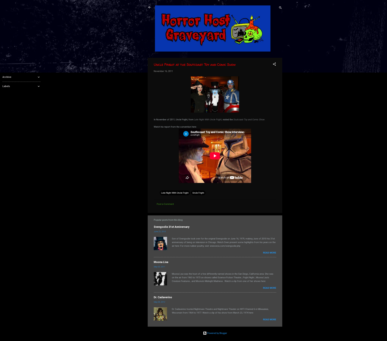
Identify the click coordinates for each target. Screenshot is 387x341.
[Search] (280, 8)
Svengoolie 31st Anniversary (171, 226)
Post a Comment (165, 204)
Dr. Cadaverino (163, 297)
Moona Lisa (161, 262)
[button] (274, 64)
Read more (269, 252)
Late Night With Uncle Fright (175, 193)
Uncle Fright (198, 193)
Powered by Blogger (217, 333)
